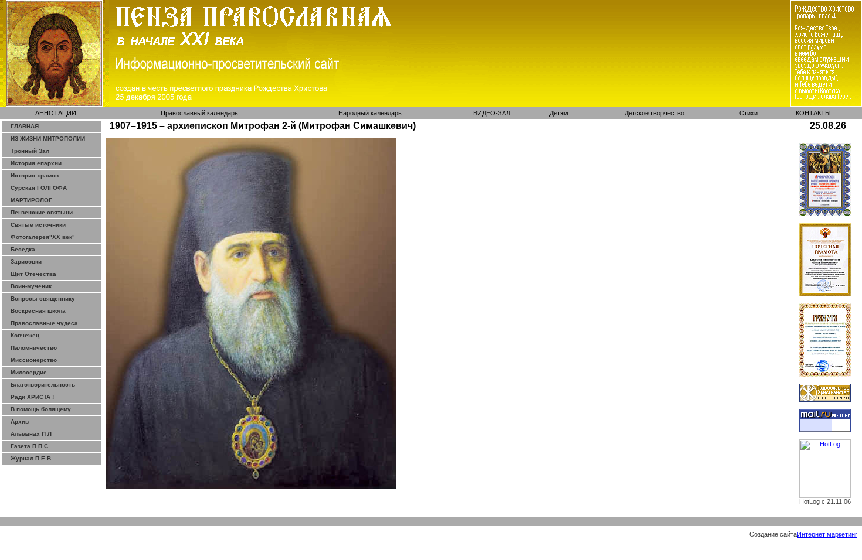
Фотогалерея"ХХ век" (43, 237)
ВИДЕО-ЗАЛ (491, 113)
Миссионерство (34, 360)
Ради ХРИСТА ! (32, 397)
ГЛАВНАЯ (25, 126)
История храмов (35, 175)
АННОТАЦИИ (55, 113)
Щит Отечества (33, 274)
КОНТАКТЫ (813, 113)
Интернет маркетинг (827, 534)
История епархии (36, 163)
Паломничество (34, 347)
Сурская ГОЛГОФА (39, 188)
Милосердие (29, 372)
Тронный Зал (30, 151)
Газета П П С (29, 446)
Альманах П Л (31, 434)
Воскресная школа (38, 311)
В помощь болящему (41, 409)
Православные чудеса (44, 323)
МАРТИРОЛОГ (31, 200)
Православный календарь (199, 113)
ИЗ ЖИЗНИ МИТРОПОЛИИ (48, 138)
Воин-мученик (31, 286)
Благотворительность (43, 384)
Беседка (23, 249)
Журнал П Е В (31, 458)
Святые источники (38, 224)
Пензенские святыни (42, 212)
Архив (20, 421)
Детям (558, 113)
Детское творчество (654, 113)
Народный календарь (370, 113)
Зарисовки (26, 261)
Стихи (748, 113)
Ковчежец (25, 335)
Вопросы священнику (43, 298)
